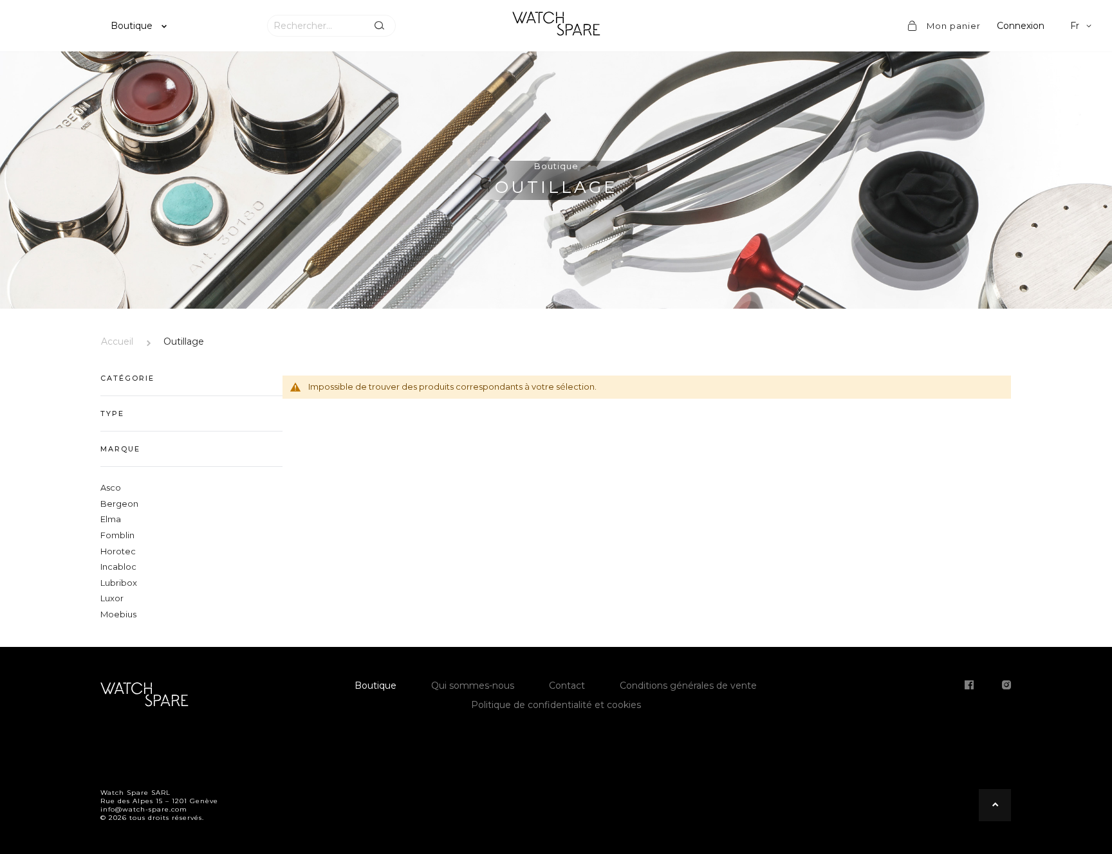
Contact (567, 685)
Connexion (1020, 26)
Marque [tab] (120, 448)
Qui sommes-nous (472, 685)
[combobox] (315, 25)
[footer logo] (144, 696)
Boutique (133, 26)
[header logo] (556, 25)
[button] (1083, 26)
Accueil (117, 341)
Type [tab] (112, 413)
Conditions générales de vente (688, 685)
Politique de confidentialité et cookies (556, 705)
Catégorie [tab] (127, 378)
